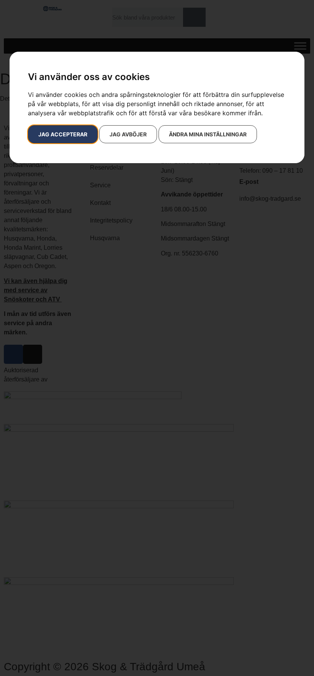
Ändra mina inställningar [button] (208, 134)
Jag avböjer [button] (128, 134)
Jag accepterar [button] (62, 134)
